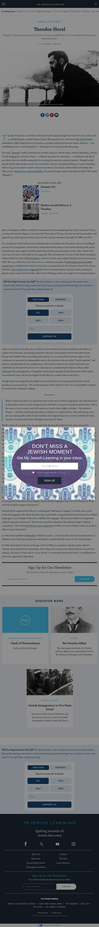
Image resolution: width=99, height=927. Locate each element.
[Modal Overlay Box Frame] (49, 463)
